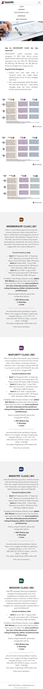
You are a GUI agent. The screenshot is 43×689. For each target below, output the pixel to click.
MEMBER (21, 9)
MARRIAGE (21, 16)
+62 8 (24, 316)
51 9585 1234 (30, 316)
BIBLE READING (21, 19)
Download (38, 126)
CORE (22, 6)
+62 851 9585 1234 (28, 549)
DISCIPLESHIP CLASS (21, 12)
